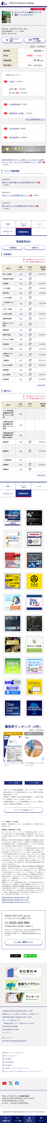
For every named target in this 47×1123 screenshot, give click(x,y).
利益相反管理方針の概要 (9, 1026)
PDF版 (11, 81)
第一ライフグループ (10, 1056)
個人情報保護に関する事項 (10, 1029)
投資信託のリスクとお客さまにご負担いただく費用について (20, 1014)
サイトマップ (6, 1032)
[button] (4, 759)
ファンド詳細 (13, 783)
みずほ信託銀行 (9, 1062)
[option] (13, 758)
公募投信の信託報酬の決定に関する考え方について (16, 902)
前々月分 (12, 93)
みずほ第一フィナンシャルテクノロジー (16, 1068)
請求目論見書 (14, 137)
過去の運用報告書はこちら (35, 119)
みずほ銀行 (7, 1059)
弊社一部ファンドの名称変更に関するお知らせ (18, 206)
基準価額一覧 (6, 1120)
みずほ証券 (7, 1065)
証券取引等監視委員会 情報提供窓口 (15, 1041)
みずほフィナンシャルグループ (14, 1053)
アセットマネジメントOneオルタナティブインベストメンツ (22, 1071)
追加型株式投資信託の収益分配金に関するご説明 (15, 897)
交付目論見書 (14, 128)
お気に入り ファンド (29, 1121)
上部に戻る (41, 385)
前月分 (11, 89)
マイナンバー (8, 1038)
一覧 (20, 274)
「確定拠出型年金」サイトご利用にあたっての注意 (18, 1023)
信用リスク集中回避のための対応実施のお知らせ (19, 182)
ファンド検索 (17, 1120)
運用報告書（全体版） (17, 113)
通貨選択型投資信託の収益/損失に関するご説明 (15, 899)
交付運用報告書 (14, 104)
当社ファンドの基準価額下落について (15, 195)
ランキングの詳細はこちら (23, 810)
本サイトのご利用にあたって (11, 1020)
